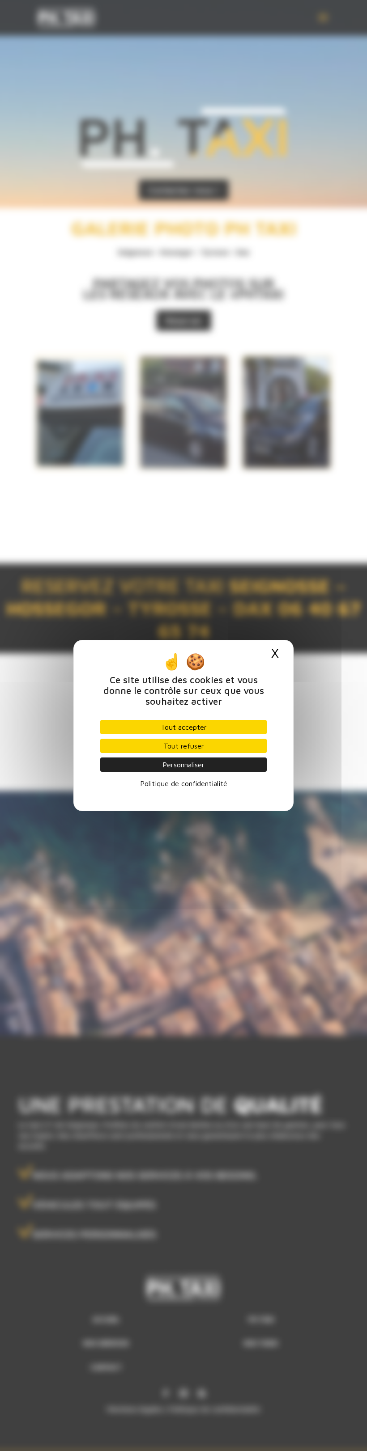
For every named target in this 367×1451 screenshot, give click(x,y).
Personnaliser (183, 765)
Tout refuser (183, 746)
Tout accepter (184, 727)
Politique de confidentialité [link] (183, 783)
